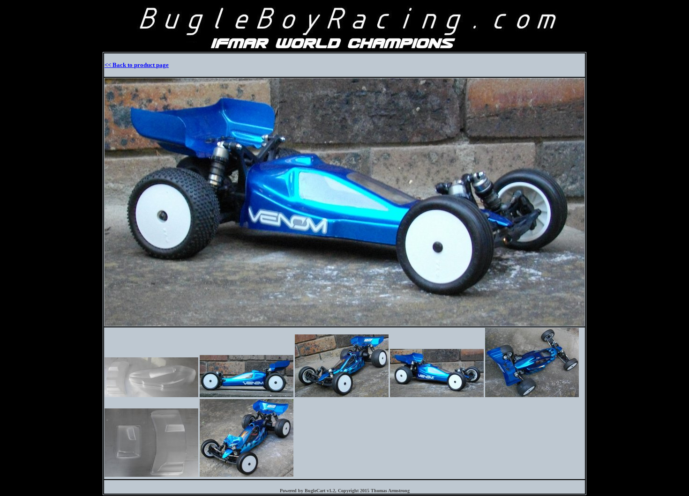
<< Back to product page (137, 64)
